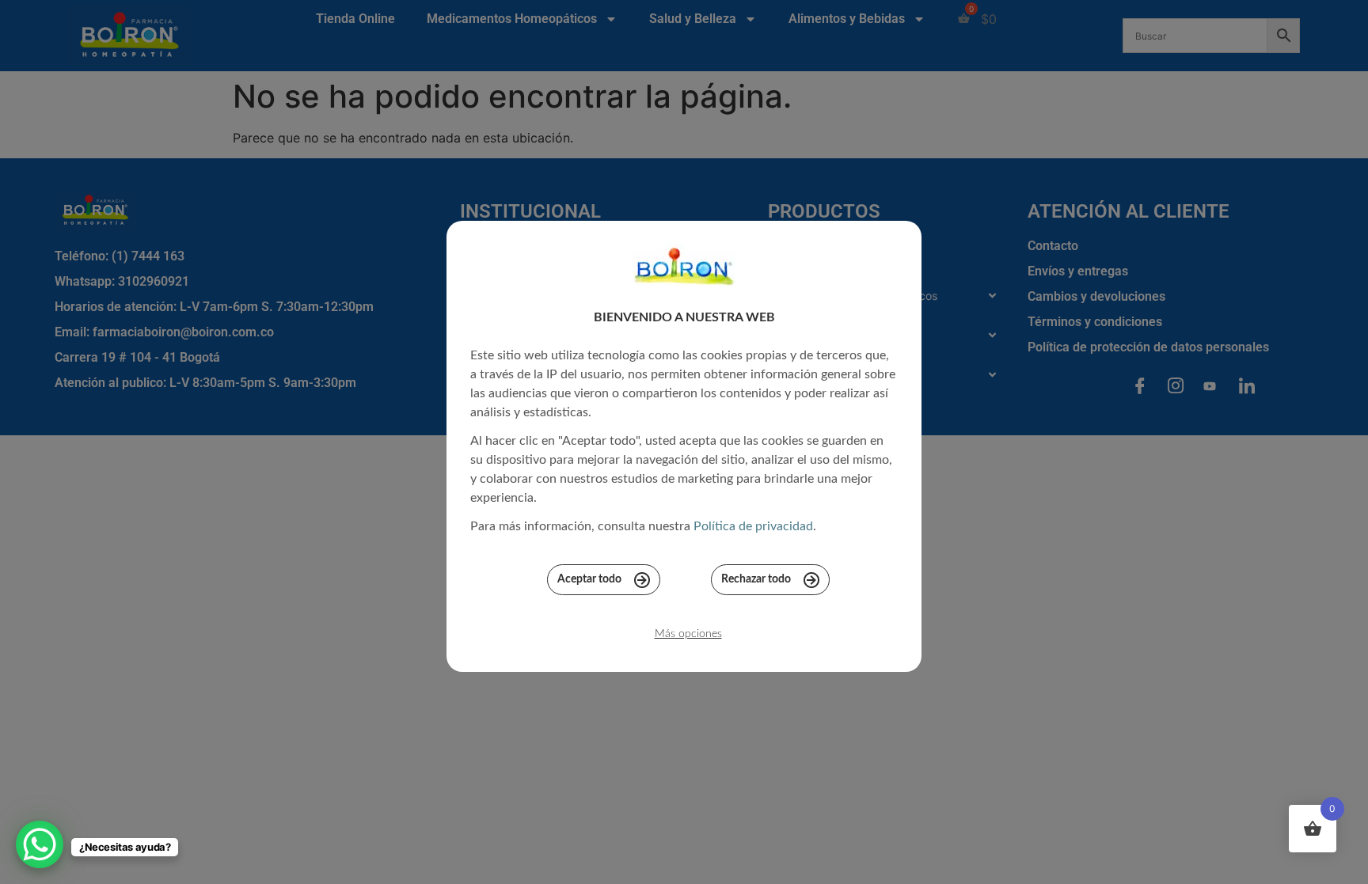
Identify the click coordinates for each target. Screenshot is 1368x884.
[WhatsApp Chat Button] (39, 844)
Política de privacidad (753, 526)
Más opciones (688, 633)
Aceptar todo (589, 579)
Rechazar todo (756, 579)
